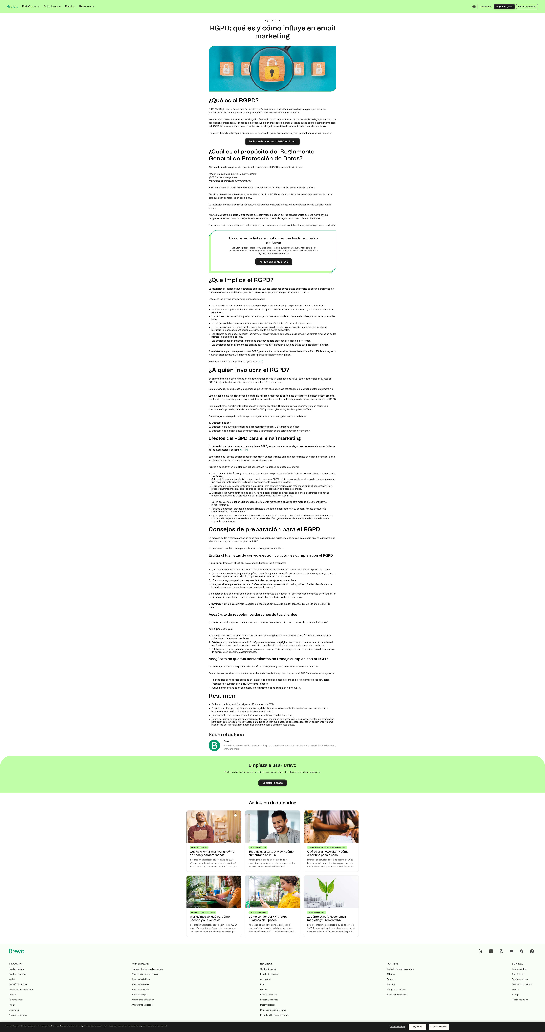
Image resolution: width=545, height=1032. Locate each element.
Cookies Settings (397, 1026)
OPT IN (244, 450)
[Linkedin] (491, 951)
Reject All (417, 1026)
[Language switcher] (474, 6)
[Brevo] (12, 6)
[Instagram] (501, 951)
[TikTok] (532, 951)
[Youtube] (511, 951)
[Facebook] (522, 951)
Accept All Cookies (438, 1026)
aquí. (260, 361)
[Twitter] (481, 951)
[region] (272, 1027)
